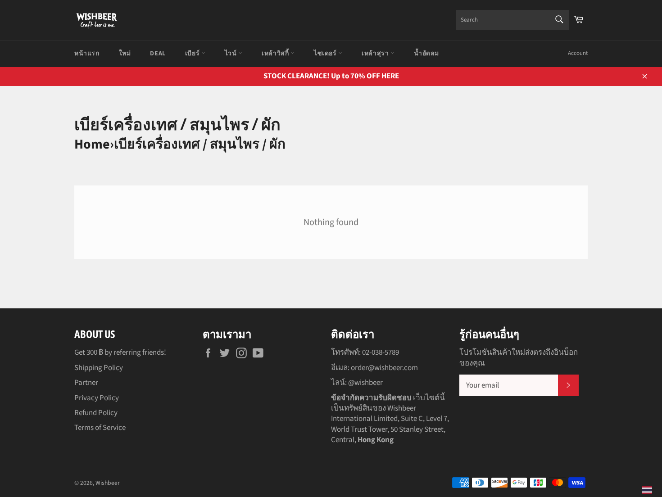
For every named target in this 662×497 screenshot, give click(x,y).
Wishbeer (107, 483)
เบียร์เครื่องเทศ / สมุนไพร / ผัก (200, 144)
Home (92, 144)
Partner (86, 382)
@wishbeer (365, 382)
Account (578, 53)
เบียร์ (193, 53)
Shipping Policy (98, 367)
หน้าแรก (87, 53)
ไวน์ (231, 53)
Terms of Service (100, 427)
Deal (157, 53)
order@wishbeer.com (384, 367)
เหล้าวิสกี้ (276, 53)
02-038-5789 (380, 352)
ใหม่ (125, 53)
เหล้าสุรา (376, 53)
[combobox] (512, 20)
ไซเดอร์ (326, 53)
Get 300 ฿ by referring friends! (120, 352)
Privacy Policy (96, 398)
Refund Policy (96, 412)
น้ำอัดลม (426, 53)
